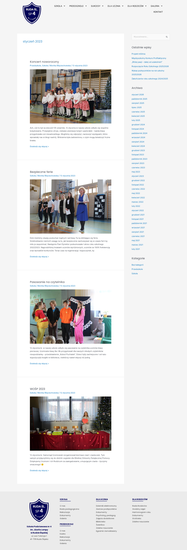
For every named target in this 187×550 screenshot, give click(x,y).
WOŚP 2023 (37, 389)
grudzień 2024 (138, 124)
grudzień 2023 (138, 150)
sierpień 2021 (138, 232)
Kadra (62, 533)
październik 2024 (139, 133)
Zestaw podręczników (106, 509)
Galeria (63, 518)
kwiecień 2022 (138, 197)
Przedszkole (35, 65)
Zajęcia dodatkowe (105, 518)
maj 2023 (136, 172)
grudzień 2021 (138, 215)
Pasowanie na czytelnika (47, 282)
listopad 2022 (138, 185)
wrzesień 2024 (138, 137)
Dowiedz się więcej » (39, 146)
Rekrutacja (65, 512)
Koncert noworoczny (44, 62)
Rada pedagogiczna (69, 509)
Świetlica (100, 524)
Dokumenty (65, 515)
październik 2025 (139, 99)
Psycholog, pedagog (106, 515)
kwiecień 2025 (138, 116)
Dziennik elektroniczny (106, 505)
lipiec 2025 (137, 107)
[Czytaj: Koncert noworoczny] (70, 96)
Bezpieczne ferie (41, 172)
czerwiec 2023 (138, 167)
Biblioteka (100, 521)
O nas (62, 505)
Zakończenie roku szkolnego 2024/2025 (150, 78)
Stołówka (136, 518)
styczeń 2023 (138, 176)
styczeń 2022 (138, 210)
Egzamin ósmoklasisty (106, 531)
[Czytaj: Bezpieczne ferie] (70, 206)
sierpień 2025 (138, 103)
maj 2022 (136, 193)
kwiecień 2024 (138, 146)
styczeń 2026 (138, 94)
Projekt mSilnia (138, 54)
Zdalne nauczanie (104, 528)
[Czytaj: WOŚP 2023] (70, 423)
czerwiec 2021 (138, 236)
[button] (60, 6)
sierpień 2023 (138, 163)
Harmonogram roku (141, 512)
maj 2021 (136, 240)
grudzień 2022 (138, 180)
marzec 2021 (137, 245)
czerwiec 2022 (138, 189)
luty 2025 (136, 120)
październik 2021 (139, 223)
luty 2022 (136, 206)
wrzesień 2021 (138, 227)
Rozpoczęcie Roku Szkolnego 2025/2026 (150, 66)
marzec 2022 (137, 202)
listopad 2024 (138, 129)
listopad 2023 (138, 154)
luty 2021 (136, 249)
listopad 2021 (138, 219)
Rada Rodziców (139, 505)
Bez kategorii (137, 265)
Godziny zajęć (138, 509)
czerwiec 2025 (138, 112)
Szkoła (45, 65)
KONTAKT (158, 12)
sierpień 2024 (138, 142)
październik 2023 (139, 159)
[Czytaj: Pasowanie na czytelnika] (70, 316)
